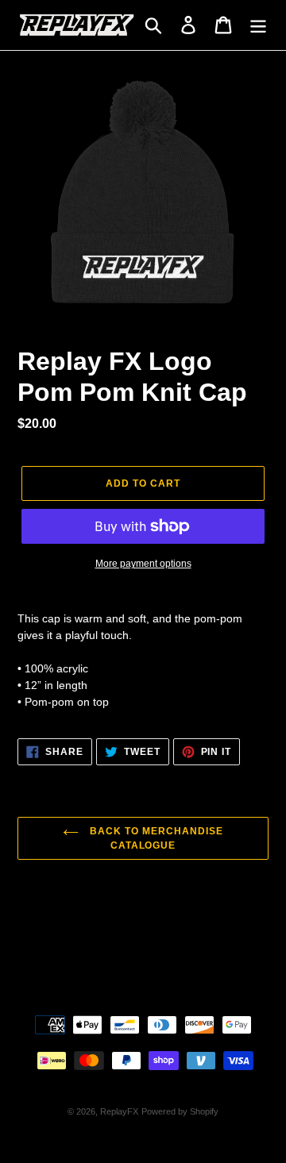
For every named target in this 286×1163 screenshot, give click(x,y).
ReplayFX (119, 1111)
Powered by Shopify (179, 1111)
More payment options (143, 563)
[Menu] (258, 25)
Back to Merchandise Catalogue (154, 838)
